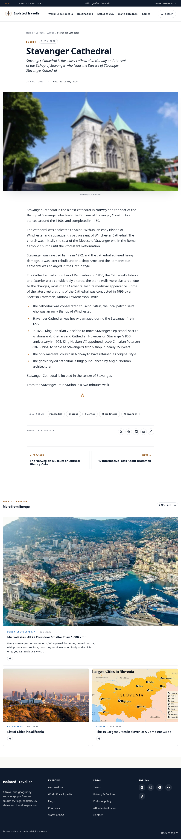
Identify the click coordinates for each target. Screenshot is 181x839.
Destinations (85, 14)
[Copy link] (151, 432)
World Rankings (128, 14)
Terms (97, 787)
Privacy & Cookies (104, 794)
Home (29, 32)
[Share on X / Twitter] (121, 432)
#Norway (90, 413)
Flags (51, 801)
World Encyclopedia (60, 14)
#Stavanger (130, 413)
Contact (98, 815)
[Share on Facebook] (128, 432)
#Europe (73, 413)
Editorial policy (102, 801)
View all (165, 505)
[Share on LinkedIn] (136, 432)
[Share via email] (143, 432)
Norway (101, 210)
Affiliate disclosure (104, 808)
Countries (54, 808)
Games (146, 14)
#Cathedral (55, 413)
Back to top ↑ (169, 833)
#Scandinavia (109, 413)
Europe (39, 32)
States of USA (105, 14)
